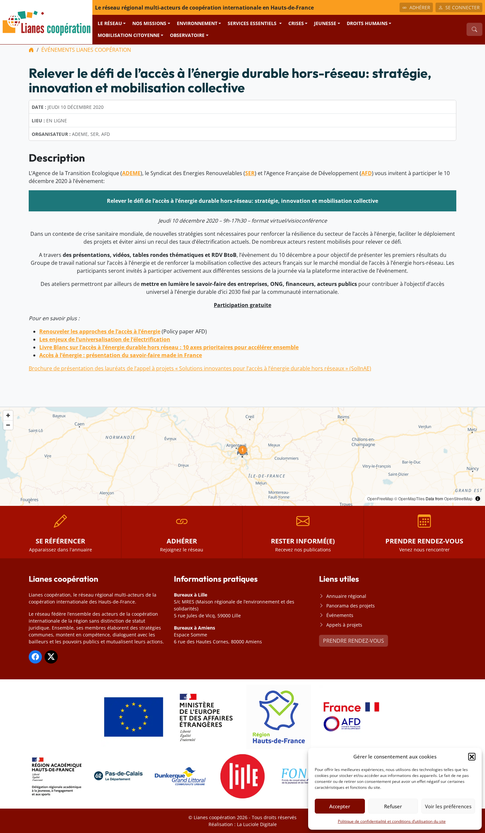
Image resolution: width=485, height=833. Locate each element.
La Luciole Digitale (257, 824)
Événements (339, 615)
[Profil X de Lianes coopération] (51, 656)
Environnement (197, 23)
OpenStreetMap (458, 498)
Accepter (339, 806)
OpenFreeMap (380, 498)
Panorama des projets (350, 605)
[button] (472, 756)
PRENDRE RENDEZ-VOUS (353, 640)
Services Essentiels (253, 23)
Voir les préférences (448, 806)
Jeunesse (325, 23)
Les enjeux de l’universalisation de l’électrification (104, 339)
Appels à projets (344, 625)
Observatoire (187, 35)
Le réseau (110, 23)
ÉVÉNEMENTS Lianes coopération (86, 49)
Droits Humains (367, 23)
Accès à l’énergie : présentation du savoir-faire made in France (120, 355)
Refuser (393, 806)
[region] (242, 456)
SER (250, 173)
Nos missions (149, 23)
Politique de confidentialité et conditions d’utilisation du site (392, 821)
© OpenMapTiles (409, 498)
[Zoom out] (8, 425)
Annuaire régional (346, 596)
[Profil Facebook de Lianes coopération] (35, 656)
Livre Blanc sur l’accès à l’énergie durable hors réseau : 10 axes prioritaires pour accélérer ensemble (169, 347)
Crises (296, 23)
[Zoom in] (8, 415)
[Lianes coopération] (46, 21)
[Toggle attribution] (478, 499)
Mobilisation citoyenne (129, 35)
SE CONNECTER (462, 7)
